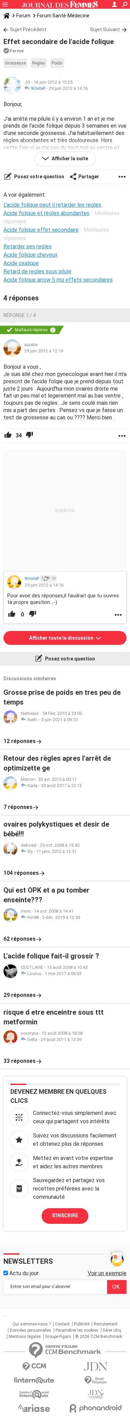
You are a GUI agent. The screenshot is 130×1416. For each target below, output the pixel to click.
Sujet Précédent (28, 29)
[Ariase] (34, 1408)
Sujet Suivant (105, 29)
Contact (62, 1324)
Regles (38, 63)
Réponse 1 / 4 (19, 315)
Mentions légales (25, 1336)
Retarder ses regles (27, 246)
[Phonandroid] (96, 1408)
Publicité (81, 1324)
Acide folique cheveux (30, 254)
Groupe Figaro (58, 1336)
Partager (88, 176)
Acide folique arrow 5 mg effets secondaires (58, 279)
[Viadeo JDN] (96, 1394)
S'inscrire (65, 1215)
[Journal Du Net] (96, 1366)
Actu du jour (23, 1273)
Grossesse (15, 63)
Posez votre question (38, 176)
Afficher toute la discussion (61, 638)
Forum (23, 15)
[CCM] (34, 1366)
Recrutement (106, 1324)
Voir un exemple (107, 1273)
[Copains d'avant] (34, 1394)
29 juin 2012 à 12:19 (43, 350)
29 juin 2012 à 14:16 (68, 88)
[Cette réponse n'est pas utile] (29, 436)
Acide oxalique (21, 263)
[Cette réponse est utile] (7, 436)
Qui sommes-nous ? (31, 1324)
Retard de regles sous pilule (37, 271)
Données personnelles (30, 1330)
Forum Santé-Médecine (63, 15)
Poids (57, 63)
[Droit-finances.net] (96, 1380)
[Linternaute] (34, 1380)
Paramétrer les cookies (76, 1330)
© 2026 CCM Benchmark (98, 1336)
